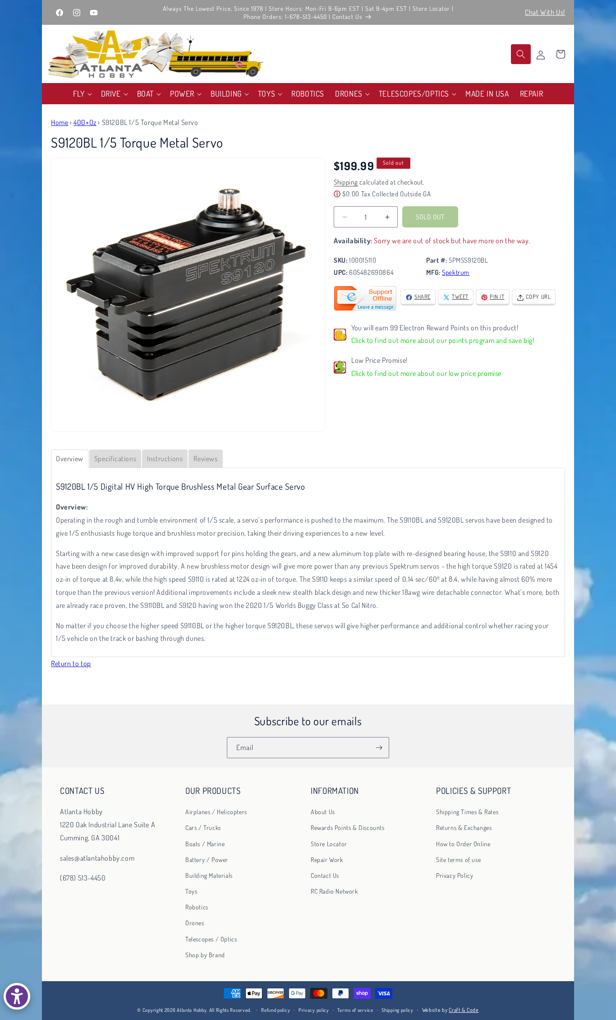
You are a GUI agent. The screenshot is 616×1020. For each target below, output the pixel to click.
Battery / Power (206, 859)
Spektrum (455, 273)
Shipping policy (398, 1009)
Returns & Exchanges (464, 828)
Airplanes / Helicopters (216, 812)
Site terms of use (458, 859)
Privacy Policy (454, 875)
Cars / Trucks (203, 828)
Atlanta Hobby (192, 1010)
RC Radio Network (334, 891)
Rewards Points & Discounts (348, 828)
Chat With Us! (545, 12)
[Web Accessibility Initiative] (17, 996)
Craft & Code (463, 1009)
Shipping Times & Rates (467, 812)
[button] (82, 93)
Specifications (115, 458)
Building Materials (209, 875)
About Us (323, 812)
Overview (69, 458)
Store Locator (329, 844)
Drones (194, 923)
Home (59, 122)
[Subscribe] (379, 747)
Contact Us (325, 875)
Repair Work (327, 859)
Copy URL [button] (538, 297)
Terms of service (355, 1009)
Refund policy (275, 1009)
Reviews (205, 458)
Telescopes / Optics (211, 939)
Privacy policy (314, 1009)
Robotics (196, 907)
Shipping (346, 182)
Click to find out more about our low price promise (426, 373)
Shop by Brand (205, 955)
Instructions (165, 458)
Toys (191, 891)
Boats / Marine (205, 844)
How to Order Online (463, 844)
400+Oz (85, 122)
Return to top (71, 663)
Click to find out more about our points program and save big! (442, 340)
